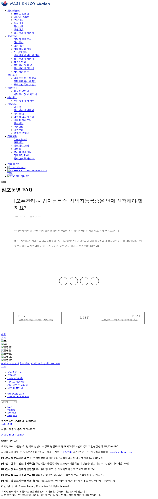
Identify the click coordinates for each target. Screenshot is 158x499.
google (95, 281)
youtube (11, 410)
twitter (84, 281)
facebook (74, 281)
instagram (12, 415)
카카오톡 (63, 281)
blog (9, 407)
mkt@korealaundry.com (121, 452)
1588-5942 (6, 424)
